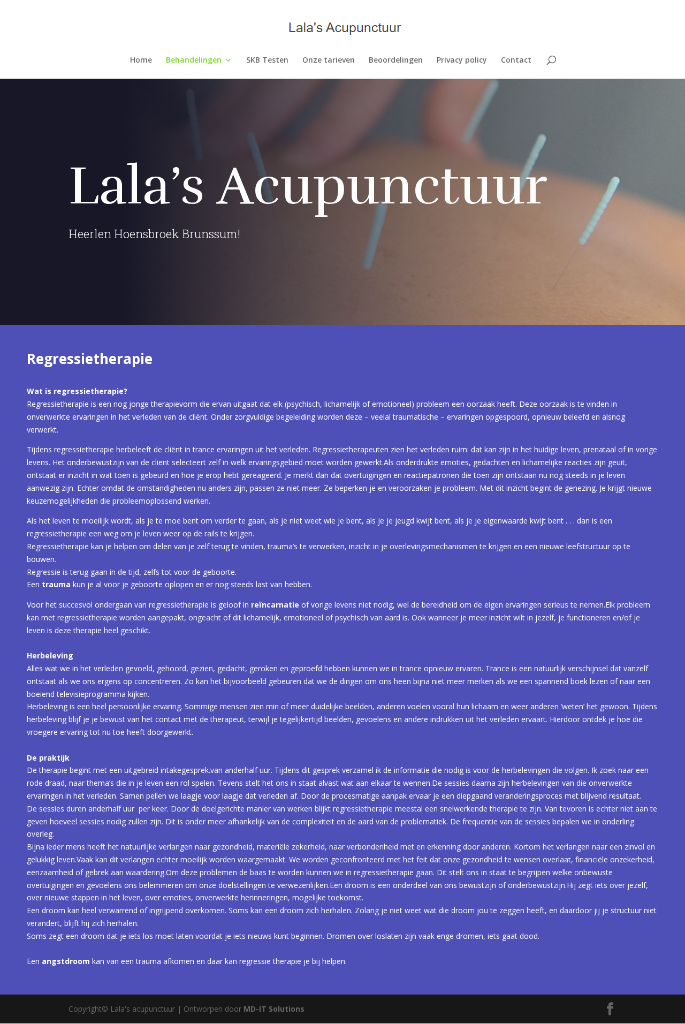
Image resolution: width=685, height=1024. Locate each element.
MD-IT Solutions (274, 1009)
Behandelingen (194, 60)
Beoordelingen (396, 60)
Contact (516, 60)
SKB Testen (267, 60)
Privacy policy (462, 60)
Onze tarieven (328, 60)
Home (141, 60)
